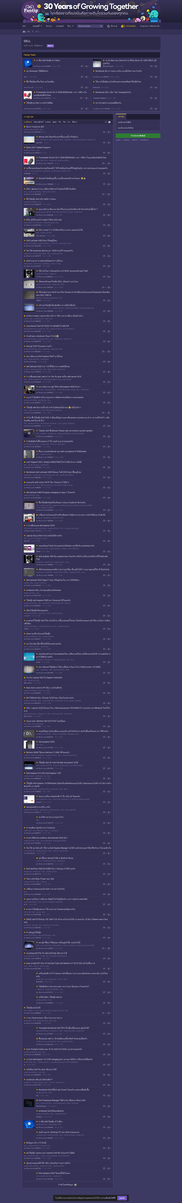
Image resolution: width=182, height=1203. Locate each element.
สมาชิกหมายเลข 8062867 (32, 351)
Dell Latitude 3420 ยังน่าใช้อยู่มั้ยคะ (41, 240)
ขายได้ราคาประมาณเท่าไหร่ (51, 817)
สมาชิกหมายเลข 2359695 (32, 447)
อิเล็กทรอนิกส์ (47, 192)
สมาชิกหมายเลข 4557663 (32, 331)
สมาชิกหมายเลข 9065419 (44, 287)
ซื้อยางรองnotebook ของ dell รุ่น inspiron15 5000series (62, 451)
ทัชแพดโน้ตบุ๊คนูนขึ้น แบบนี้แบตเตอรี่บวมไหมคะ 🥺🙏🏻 (62, 178)
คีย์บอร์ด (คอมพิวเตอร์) (50, 298)
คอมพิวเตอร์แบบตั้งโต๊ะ (31, 129)
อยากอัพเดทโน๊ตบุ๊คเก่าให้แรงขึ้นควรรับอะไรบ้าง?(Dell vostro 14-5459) (69, 667)
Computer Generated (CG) (58, 956)
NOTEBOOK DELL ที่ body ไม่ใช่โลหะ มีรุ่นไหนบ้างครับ (50, 698)
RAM (53, 192)
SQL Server (55, 925)
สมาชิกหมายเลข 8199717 (44, 992)
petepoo (39, 1117)
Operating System (60, 660)
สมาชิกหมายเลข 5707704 (32, 109)
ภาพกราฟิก (54, 243)
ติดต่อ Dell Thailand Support (38, 147)
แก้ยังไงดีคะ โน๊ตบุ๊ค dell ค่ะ (50, 997)
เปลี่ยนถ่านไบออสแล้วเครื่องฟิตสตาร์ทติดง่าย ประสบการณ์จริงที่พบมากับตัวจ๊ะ (72, 515)
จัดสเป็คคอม (45, 359)
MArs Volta (28, 683)
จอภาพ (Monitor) (36, 171)
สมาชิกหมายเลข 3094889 (32, 726)
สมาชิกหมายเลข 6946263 (32, 585)
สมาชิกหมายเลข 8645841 (32, 606)
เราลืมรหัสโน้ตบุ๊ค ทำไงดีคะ (48, 60)
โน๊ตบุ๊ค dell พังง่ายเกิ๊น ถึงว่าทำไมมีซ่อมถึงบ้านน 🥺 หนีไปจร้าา (53, 407)
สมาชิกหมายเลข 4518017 (32, 403)
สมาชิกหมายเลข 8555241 (44, 737)
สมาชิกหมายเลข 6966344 (32, 382)
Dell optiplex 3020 (47, 742)
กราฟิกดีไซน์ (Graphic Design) (80, 799)
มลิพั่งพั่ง (26, 629)
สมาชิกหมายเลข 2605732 (44, 864)
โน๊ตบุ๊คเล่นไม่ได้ (33, 1008)
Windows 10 (91, 140)
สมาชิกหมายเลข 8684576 (32, 341)
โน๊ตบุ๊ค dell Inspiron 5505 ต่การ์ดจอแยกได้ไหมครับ (48, 600)
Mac (47, 956)
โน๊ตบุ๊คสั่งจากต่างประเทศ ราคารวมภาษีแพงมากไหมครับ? (64, 986)
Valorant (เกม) (45, 1146)
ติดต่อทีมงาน (144, 140)
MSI (29, 912)
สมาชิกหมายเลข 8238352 (32, 1054)
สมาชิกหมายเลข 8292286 (32, 894)
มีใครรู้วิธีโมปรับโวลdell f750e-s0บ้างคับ (44, 220)
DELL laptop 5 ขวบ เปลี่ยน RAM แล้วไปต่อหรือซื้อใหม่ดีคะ (51, 189)
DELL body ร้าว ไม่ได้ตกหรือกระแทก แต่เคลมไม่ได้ (61, 230)
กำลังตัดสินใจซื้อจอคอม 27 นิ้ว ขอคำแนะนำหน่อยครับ (49, 441)
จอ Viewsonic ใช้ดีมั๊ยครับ (37, 71)
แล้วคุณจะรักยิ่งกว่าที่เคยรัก (32, 531)
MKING (38, 551)
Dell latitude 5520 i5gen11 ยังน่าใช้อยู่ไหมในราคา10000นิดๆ (52, 580)
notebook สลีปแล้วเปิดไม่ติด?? (39, 1079)
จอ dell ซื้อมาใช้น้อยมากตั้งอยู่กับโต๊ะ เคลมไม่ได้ (59, 942)
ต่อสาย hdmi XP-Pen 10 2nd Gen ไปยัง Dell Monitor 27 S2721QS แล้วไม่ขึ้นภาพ (60, 963)
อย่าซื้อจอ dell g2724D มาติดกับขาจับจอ (56, 858)
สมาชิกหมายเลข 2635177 (32, 812)
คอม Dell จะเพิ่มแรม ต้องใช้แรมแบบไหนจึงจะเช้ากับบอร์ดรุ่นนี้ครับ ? (68, 209)
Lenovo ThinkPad (48, 902)
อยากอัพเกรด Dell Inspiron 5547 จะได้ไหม (44, 356)
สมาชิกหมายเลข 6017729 (32, 1085)
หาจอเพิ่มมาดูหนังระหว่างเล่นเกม (40, 828)
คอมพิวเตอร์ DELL (29, 150)
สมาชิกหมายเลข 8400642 (32, 778)
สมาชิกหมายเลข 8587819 (32, 703)
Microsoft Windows (30, 339)
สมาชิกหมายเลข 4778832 (32, 791)
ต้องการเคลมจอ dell (35, 127)
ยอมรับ (122, 1198)
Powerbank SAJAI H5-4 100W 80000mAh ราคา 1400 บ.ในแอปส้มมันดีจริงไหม (72, 157)
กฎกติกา (118, 140)
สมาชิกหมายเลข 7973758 (32, 467)
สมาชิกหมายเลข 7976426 (44, 1179)
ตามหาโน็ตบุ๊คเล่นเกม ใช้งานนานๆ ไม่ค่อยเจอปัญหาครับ (50, 909)
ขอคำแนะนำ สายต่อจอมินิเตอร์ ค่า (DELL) (44, 261)
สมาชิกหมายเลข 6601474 (44, 1044)
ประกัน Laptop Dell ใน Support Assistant (44, 677)
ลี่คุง (37, 1095)
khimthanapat (41, 1106)
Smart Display (44, 966)
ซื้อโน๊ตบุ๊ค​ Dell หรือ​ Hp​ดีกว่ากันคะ (41, 199)
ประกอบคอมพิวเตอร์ (48, 475)
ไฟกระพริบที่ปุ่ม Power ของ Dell (40, 879)
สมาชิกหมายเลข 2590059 (44, 392)
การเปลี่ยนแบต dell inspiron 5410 (40, 525)
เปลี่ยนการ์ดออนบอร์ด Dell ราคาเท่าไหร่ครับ (45, 889)
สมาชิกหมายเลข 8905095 (32, 413)
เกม (45, 776)
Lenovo (26, 319)
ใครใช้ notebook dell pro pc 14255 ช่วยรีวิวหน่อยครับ (49, 251)
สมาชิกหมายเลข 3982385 (44, 311)
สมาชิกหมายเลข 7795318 (32, 938)
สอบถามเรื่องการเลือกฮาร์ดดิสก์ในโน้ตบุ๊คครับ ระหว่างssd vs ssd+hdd (56, 899)
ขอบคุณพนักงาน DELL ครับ (38, 807)
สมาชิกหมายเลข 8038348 (32, 1192)
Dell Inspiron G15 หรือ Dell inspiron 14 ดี (43, 773)
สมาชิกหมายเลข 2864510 (32, 758)
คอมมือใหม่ (68, 140)
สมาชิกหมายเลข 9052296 (44, 215)
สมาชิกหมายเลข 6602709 (32, 1168)
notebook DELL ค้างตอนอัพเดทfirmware (43, 590)
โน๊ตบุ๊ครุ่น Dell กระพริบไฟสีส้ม (39, 103)
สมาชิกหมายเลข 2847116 (32, 874)
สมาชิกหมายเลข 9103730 (32, 246)
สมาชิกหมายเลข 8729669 (44, 510)
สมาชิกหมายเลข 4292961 (32, 1158)
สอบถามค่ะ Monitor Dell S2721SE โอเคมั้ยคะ (46, 721)
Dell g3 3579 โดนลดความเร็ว (39, 346)
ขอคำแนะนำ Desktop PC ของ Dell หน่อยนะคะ (59, 1132)
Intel (54, 1021)
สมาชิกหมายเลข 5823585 (32, 477)
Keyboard (39, 298)
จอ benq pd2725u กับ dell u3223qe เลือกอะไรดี (46, 953)
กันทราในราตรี (28, 87)
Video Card (40, 390)
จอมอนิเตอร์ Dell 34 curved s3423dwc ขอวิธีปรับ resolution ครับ (66, 546)
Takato (38, 300)
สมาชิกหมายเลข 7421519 (42, 98)
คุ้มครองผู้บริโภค (70, 810)
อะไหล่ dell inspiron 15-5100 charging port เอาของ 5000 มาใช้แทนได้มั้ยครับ (59, 1059)
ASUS (47, 319)
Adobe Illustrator (69, 1135)
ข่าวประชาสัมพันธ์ (138, 136)
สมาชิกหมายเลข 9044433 (32, 194)
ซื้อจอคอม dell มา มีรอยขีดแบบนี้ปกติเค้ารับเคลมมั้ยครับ (63, 1038)
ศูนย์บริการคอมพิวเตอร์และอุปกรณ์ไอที (65, 505)
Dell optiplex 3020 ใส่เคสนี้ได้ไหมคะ (54, 1173)
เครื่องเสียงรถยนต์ (49, 223)
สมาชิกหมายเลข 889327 (101, 77)
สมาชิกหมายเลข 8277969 (32, 969)
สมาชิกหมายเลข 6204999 (42, 66)
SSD (25, 538)
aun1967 (39, 143)
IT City (43, 410)
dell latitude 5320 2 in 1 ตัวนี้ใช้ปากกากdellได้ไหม (48, 366)
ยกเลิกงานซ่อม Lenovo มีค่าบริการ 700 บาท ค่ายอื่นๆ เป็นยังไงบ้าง (54, 316)
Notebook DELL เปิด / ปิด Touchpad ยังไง (113, 92)
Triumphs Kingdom (99, 98)
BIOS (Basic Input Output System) (51, 140)
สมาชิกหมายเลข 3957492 (32, 132)
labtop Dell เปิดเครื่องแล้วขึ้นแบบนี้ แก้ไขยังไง (58, 137)
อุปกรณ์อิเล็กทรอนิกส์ (76, 765)
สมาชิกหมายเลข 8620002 (32, 693)
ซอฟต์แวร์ (52, 274)
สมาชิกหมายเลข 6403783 (32, 928)
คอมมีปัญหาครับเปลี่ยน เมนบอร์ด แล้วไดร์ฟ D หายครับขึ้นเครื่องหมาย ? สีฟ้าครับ (73, 731)
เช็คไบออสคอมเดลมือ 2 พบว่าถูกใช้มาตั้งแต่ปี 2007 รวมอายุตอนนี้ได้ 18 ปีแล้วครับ (74, 569)
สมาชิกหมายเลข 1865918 (32, 958)
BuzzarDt (39, 982)
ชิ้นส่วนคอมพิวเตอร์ (62, 212)
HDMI (30, 966)
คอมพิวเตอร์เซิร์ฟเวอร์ (87, 308)
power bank (40, 160)
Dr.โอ (25, 904)
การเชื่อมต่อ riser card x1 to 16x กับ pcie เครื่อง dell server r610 (53, 376)
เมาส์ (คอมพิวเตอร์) (59, 1103)
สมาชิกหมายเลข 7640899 (32, 488)
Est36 (38, 662)
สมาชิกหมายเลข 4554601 (44, 1138)
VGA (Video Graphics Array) (52, 379)
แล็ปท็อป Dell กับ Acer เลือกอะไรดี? (41, 1069)
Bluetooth (75, 1103)
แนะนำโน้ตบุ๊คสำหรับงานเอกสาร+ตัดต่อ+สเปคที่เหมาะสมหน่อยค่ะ (55, 397)
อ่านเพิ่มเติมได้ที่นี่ (108, 1198)
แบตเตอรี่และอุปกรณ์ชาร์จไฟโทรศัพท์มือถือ (64, 1062)
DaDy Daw (96, 87)
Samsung (55, 831)
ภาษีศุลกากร (40, 989)
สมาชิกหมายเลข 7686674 (32, 204)
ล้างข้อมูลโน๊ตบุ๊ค (33, 932)
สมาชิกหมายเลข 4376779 (32, 256)
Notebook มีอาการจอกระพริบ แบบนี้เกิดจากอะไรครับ (118, 71)
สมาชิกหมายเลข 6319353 (32, 498)
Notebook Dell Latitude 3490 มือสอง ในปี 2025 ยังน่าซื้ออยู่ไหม (53, 472)
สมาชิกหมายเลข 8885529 (44, 436)
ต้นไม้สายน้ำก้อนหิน (30, 362)
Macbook (58, 410)
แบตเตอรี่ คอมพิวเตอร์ (72, 528)
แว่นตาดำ (27, 616)
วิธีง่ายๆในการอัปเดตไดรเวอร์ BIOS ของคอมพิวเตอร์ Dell (63, 271)
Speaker (30, 1011)
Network (35, 925)
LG (50, 831)
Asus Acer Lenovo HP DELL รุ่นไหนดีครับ (44, 688)
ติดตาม (50, 46)
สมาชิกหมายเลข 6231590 (32, 225)
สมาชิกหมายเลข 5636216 (32, 649)
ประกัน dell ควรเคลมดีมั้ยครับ (108, 103)
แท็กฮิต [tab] (121, 116)
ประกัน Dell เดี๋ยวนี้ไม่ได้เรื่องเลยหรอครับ (43, 644)
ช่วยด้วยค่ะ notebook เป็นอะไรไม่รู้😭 (42, 336)
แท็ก (28, 32)
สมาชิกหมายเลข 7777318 (44, 748)
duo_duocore (40, 236)
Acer (51, 319)
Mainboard (71, 734)
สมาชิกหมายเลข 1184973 (44, 948)
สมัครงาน (135, 140)
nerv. (25, 77)
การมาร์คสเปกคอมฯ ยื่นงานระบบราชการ (44, 1018)
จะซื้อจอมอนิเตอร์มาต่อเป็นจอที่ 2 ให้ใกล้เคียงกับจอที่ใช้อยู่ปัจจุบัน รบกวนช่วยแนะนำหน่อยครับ (67, 168)
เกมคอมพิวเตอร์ (29, 776)
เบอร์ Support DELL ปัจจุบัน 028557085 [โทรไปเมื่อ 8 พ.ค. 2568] (53, 462)
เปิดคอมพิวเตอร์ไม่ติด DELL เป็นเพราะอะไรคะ (58, 281)
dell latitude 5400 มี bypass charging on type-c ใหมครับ (50, 492)
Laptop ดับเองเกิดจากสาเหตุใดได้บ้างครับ (44, 535)
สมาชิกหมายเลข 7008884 (44, 184)
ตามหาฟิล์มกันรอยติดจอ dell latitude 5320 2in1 (46, 838)
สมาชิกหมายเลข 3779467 (44, 1034)
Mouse (68, 1103)
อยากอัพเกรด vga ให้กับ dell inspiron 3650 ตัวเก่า (60, 387)
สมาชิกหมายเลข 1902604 (44, 457)
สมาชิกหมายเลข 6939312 (32, 153)
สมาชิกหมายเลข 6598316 (32, 833)
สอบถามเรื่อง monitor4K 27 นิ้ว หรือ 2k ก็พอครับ (59, 796)
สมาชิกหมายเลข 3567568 (44, 673)
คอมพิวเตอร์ (53, 160)
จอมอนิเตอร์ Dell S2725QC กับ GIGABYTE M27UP (47, 326)
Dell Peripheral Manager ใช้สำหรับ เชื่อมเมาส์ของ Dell (62, 1100)
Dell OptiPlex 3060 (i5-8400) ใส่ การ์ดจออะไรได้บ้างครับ (50, 869)
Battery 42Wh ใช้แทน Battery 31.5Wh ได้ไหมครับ (47, 752)
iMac (29, 724)
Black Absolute (108, 66)
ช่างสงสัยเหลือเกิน (29, 853)
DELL (41, 129)
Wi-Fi (25, 1011)
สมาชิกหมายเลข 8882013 (44, 277)
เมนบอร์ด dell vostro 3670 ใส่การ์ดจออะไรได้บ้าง (47, 482)
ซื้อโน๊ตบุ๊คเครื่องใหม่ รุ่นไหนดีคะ (40, 81)
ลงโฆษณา (126, 140)
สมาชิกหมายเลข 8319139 (32, 595)
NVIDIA (64, 549)
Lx (24, 1065)
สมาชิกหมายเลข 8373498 (32, 914)
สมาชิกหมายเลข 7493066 (44, 521)
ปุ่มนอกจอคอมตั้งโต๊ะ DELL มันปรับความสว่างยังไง (48, 1163)
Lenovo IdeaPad (51, 1156)
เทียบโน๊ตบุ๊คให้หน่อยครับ (37, 610)
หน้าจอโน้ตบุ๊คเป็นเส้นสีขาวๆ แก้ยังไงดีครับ (57, 305)
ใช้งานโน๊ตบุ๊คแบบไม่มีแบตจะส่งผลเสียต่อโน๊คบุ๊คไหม (118, 81)
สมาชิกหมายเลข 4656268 (32, 1023)
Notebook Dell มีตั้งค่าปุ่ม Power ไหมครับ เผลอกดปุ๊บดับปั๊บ (64, 1090)
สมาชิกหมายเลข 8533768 (44, 768)
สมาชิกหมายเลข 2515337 (32, 266)
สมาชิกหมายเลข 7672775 (44, 823)
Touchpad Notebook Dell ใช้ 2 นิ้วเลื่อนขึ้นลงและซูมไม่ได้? (64, 1028)
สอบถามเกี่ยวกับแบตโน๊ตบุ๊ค (38, 633)
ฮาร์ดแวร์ (27, 171)
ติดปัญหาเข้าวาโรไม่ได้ (36, 1143)
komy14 (39, 802)
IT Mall (42, 956)
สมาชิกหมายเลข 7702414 (32, 1148)
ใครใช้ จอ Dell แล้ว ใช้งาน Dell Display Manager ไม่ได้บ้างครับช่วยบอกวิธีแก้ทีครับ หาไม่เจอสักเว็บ (68, 848)
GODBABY (27, 173)
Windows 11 (49, 660)
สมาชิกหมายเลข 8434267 (32, 884)
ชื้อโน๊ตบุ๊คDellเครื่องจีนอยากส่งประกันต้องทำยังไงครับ (62, 502)
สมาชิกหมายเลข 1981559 (101, 109)
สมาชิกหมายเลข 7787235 (32, 372)
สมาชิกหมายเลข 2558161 (32, 639)
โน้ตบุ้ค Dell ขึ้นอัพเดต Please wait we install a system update (66, 431)
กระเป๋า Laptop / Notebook (65, 423)
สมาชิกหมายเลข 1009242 (32, 321)
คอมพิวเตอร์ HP (39, 319)
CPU (39, 349)
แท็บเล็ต (26, 583)
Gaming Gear (44, 444)
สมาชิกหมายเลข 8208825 (44, 1003)
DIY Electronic (37, 223)
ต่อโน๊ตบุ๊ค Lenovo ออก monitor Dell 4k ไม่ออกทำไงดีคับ (50, 1153)
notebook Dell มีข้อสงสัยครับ (51, 1111)
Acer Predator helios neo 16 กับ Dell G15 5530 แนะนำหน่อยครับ (54, 1049)
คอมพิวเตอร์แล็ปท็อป (79, 140)
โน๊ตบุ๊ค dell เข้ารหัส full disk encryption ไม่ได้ (58, 762)
